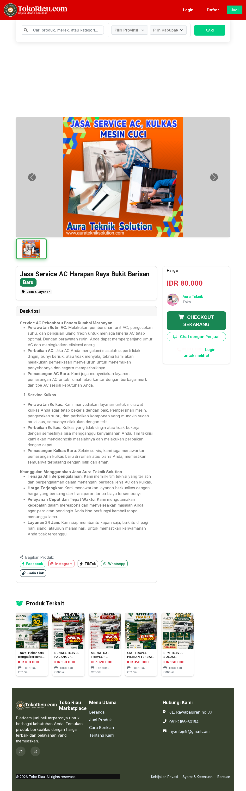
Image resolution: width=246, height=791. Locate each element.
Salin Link (35, 573)
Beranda (97, 712)
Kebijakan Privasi (164, 777)
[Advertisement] (123, 79)
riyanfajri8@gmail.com (189, 731)
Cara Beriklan (101, 727)
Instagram (63, 564)
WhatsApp (116, 564)
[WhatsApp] (35, 751)
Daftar (213, 9)
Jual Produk (100, 719)
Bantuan (223, 777)
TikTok (90, 564)
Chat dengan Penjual (199, 336)
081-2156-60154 (184, 721)
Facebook (34, 564)
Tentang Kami (101, 735)
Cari (210, 30)
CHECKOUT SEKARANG (198, 320)
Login (188, 9)
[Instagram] (20, 751)
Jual (235, 9)
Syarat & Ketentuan (198, 777)
